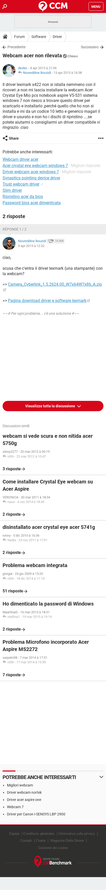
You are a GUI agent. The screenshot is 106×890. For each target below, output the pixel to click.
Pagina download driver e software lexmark (47, 300)
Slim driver (12, 190)
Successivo (90, 47)
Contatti (26, 841)
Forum (19, 37)
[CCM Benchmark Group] (53, 862)
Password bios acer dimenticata (32, 202)
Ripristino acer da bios (23, 196)
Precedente (16, 47)
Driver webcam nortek (24, 792)
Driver (57, 37)
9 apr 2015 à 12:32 (31, 246)
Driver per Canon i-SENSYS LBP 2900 (36, 814)
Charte (41, 841)
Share (14, 138)
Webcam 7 (15, 807)
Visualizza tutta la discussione (50, 406)
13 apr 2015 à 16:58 (68, 73)
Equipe (14, 834)
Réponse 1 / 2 (14, 229)
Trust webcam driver (21, 184)
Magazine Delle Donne (67, 841)
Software (38, 37)
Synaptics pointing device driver (31, 178)
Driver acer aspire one (24, 800)
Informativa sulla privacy (76, 834)
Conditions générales (39, 834)
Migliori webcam (20, 785)
